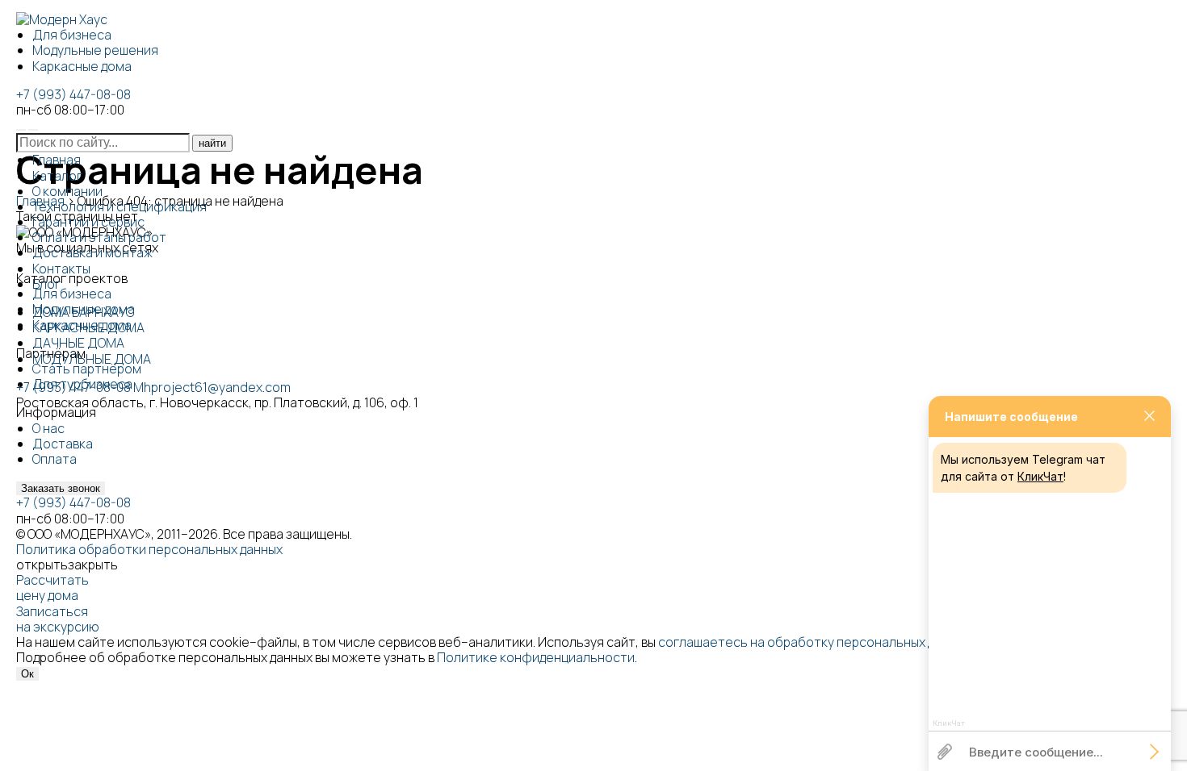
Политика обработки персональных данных (149, 549)
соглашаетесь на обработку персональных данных (814, 642)
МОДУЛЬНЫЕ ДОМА (91, 359)
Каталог (57, 176)
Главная (56, 160)
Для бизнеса (71, 35)
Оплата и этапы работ (99, 237)
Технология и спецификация (119, 206)
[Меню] (33, 130)
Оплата (54, 459)
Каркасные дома (82, 66)
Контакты (61, 268)
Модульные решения (95, 50)
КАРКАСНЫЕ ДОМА (88, 327)
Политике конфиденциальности (536, 657)
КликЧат (1040, 476)
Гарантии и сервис (88, 222)
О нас (48, 428)
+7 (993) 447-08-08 (73, 94)
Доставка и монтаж (92, 252)
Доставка (62, 443)
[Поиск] (21, 130)
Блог (46, 284)
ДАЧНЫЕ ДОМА (78, 343)
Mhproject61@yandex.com (212, 387)
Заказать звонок (60, 488)
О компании (67, 191)
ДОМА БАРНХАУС (83, 312)
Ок (27, 674)
